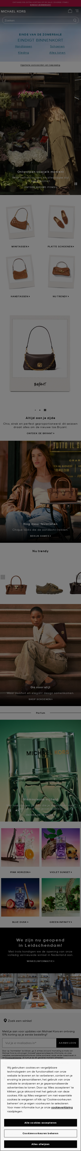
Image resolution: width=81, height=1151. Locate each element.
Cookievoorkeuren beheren (40, 1133)
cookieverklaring (62, 1107)
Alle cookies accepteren (40, 1122)
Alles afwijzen (40, 1144)
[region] (40, 1105)
